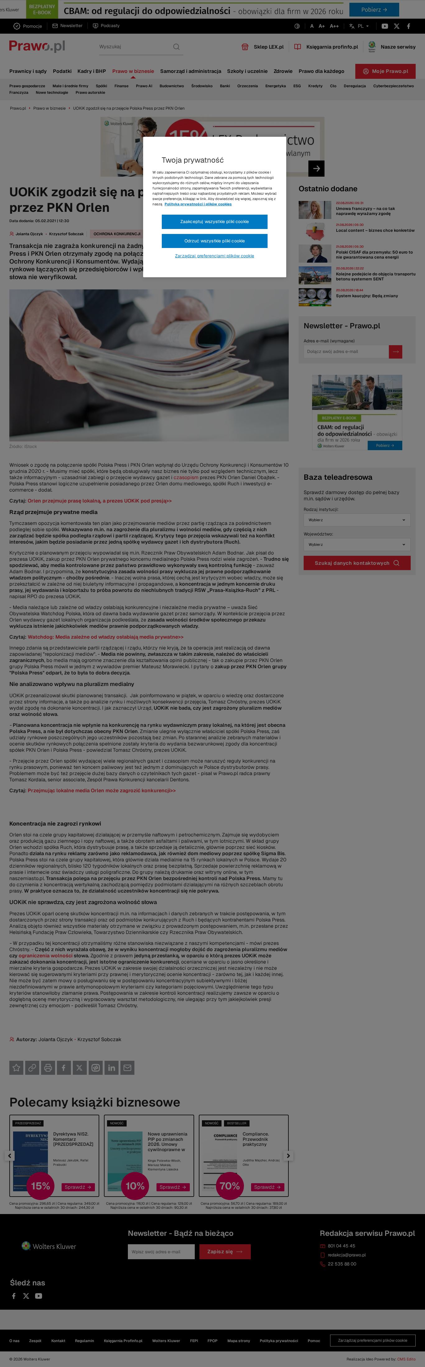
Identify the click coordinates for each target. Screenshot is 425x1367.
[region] (214, 207)
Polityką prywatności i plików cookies (198, 204)
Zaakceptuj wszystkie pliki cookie (214, 221)
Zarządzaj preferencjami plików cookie (214, 256)
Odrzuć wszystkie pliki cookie (214, 241)
